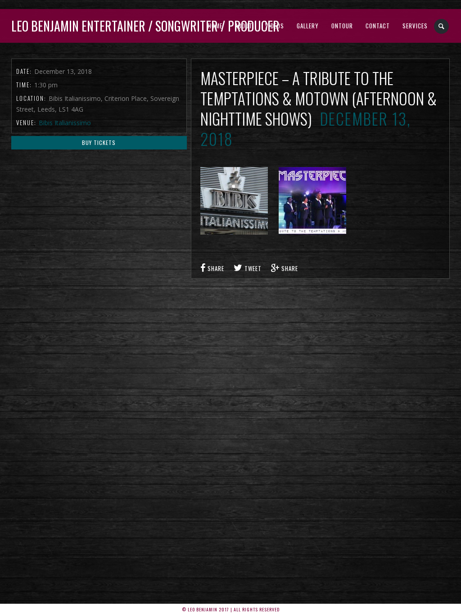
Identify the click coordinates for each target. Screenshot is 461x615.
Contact (378, 25)
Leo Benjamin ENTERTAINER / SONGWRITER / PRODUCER (145, 26)
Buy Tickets (99, 142)
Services (415, 25)
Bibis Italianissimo (65, 122)
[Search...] (442, 26)
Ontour (342, 25)
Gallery (308, 25)
